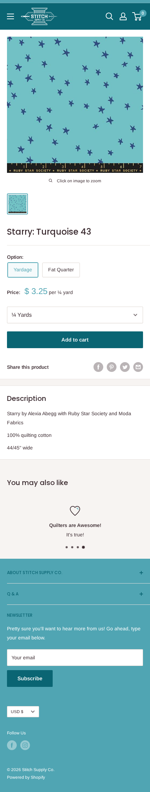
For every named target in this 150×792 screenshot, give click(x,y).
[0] (137, 16)
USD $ (17, 711)
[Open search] (109, 16)
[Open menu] (10, 16)
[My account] (123, 16)
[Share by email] (138, 367)
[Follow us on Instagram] (25, 745)
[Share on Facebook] (98, 367)
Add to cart (75, 340)
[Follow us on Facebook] (12, 745)
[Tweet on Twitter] (125, 367)
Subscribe (29, 678)
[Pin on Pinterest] (112, 367)
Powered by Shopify (26, 777)
